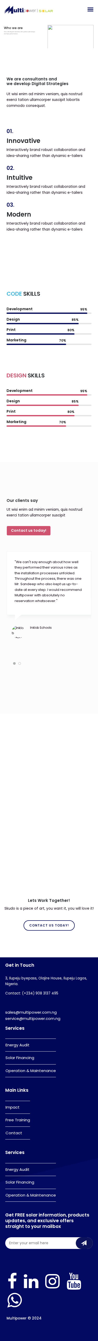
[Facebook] (12, 1288)
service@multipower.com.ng (32, 1018)
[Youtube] (74, 1288)
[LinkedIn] (31, 1288)
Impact (12, 1107)
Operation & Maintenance (30, 1070)
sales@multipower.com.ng (31, 1012)
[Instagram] (52, 1288)
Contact (13, 1133)
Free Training (17, 1120)
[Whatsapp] (15, 1307)
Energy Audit (17, 1045)
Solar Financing (19, 1057)
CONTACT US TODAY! (49, 925)
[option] (49, 601)
